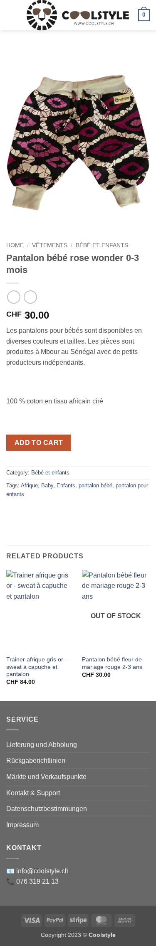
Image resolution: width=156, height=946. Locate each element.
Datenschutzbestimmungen (46, 808)
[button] (11, 15)
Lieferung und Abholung (41, 744)
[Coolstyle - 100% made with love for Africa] (78, 15)
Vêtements (49, 245)
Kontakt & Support (33, 792)
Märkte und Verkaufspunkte (46, 776)
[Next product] (13, 296)
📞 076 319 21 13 (32, 881)
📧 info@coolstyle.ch (37, 871)
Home (15, 245)
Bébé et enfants (102, 245)
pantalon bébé (95, 485)
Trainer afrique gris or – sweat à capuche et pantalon (37, 666)
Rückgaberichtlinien (35, 760)
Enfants (66, 485)
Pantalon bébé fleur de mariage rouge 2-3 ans (112, 663)
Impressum (22, 824)
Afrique (29, 485)
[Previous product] (30, 296)
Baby (47, 485)
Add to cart (39, 442)
